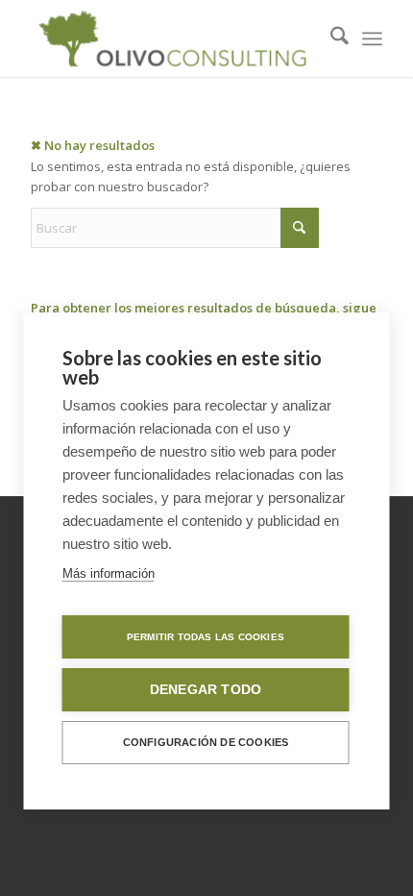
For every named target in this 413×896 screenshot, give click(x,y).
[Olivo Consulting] (171, 38)
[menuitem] (330, 38)
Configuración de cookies (206, 742)
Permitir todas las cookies (205, 637)
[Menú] (372, 38)
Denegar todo (205, 690)
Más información (108, 573)
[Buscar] (330, 38)
